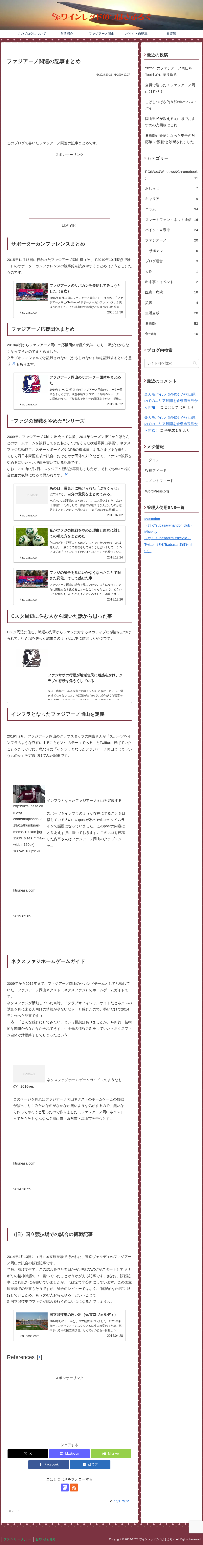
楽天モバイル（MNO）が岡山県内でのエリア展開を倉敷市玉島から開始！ (171, 400)
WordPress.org (157, 491)
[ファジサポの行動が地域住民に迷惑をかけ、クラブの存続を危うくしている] (69, 658)
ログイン (152, 460)
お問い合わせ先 (45, 1539)
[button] (13, 364)
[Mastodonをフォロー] (65, 1487)
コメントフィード (159, 481)
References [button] (21, 1357)
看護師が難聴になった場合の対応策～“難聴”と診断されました (170, 139)
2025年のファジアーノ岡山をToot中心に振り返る (168, 71)
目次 (65, 225)
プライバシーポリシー (18, 1539)
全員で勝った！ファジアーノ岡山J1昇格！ (170, 88)
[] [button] (39, 1357)
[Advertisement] (69, 107)
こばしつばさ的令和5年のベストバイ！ (171, 105)
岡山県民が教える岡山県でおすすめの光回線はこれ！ (170, 122)
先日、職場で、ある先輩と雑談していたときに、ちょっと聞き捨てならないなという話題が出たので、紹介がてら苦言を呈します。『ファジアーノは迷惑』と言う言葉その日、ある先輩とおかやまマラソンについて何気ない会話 (85, 695)
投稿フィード (156, 470)
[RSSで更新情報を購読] (74, 1487)
